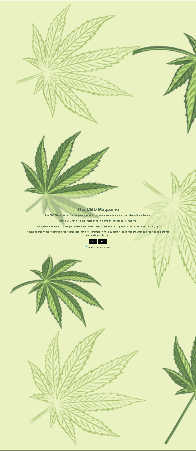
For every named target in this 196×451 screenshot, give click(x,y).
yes (102, 242)
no (93, 242)
